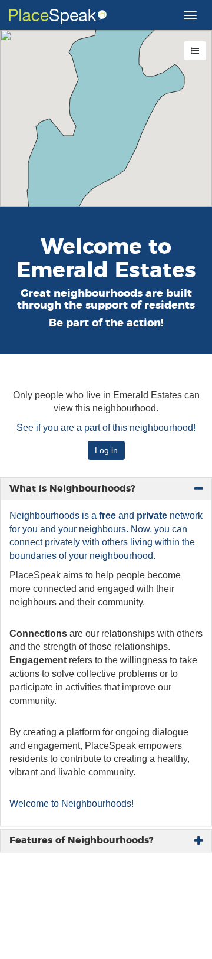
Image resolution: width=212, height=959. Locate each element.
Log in (106, 450)
